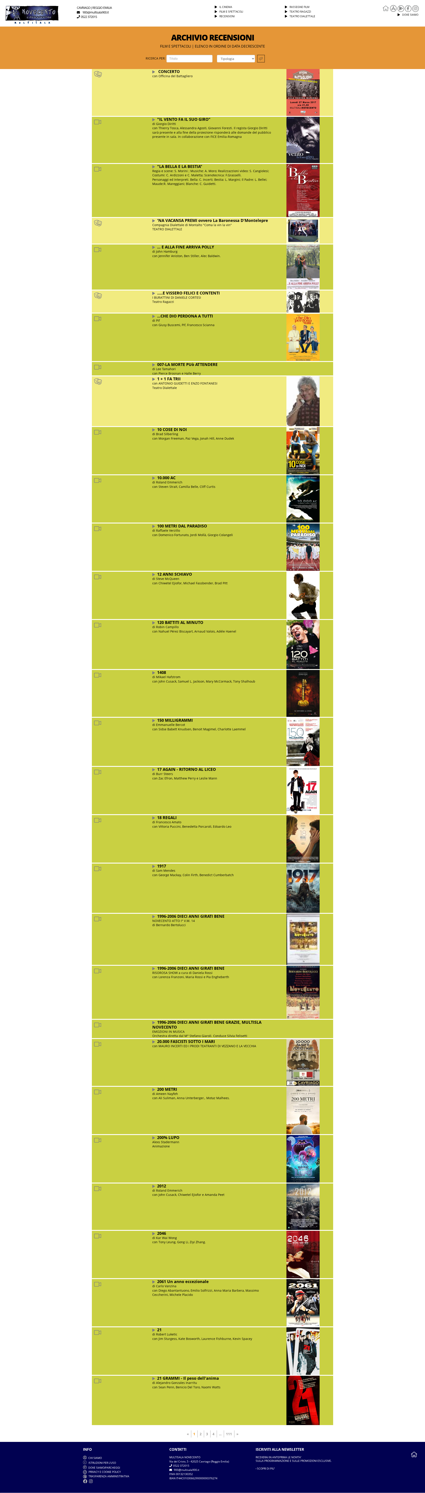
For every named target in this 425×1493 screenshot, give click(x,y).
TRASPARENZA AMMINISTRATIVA (108, 1476)
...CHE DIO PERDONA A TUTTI (185, 316)
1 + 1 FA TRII (169, 378)
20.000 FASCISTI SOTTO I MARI (186, 1041)
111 (229, 1434)
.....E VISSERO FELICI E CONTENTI (188, 293)
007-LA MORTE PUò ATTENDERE (187, 364)
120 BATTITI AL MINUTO (180, 622)
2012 (161, 1186)
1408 (161, 672)
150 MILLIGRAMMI (175, 720)
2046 (161, 1233)
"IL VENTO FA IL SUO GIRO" (184, 119)
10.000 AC (166, 477)
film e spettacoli (231, 11)
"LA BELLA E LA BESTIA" (179, 166)
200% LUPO (168, 1137)
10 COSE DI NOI (172, 429)
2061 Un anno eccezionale (183, 1281)
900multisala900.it (186, 1470)
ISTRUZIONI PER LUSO (102, 1463)
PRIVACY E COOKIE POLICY (104, 1472)
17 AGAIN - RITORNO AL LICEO (186, 769)
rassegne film (299, 7)
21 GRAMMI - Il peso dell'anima (188, 1378)
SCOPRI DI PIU (265, 1468)
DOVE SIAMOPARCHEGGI (104, 1468)
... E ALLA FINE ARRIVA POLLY (185, 247)
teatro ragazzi (300, 11)
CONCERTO (168, 71)
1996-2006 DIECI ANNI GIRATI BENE (190, 916)
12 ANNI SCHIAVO (174, 574)
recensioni (227, 16)
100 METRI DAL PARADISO (182, 526)
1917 (161, 866)
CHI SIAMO (95, 1458)
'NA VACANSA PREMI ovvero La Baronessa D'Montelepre (212, 220)
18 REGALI (167, 817)
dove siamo (410, 15)
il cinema (225, 7)
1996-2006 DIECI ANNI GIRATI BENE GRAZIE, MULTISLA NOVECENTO (206, 1025)
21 (159, 1329)
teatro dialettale (302, 16)
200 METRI (167, 1089)
